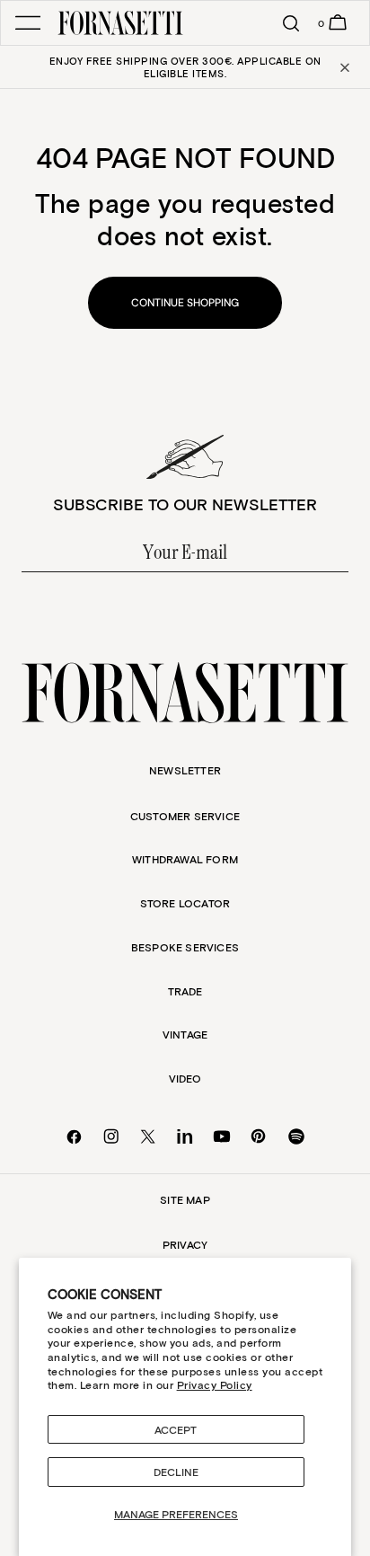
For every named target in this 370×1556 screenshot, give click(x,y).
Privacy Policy (214, 1384)
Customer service (185, 815)
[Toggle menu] (28, 23)
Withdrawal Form (185, 859)
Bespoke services (185, 947)
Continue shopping (185, 303)
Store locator (185, 903)
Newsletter (185, 770)
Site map (185, 1199)
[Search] (283, 23)
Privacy (185, 1244)
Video (185, 1078)
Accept (175, 1429)
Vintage (185, 1034)
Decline (176, 1471)
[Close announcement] (343, 67)
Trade (185, 991)
